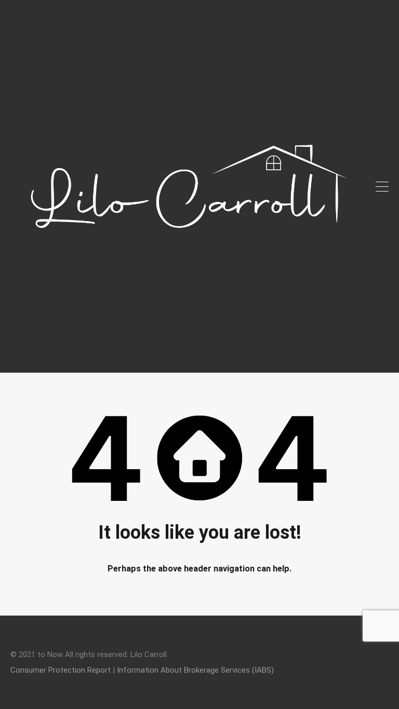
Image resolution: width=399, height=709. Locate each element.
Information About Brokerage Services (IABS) (195, 670)
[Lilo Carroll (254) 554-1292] (189, 360)
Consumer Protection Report (60, 670)
